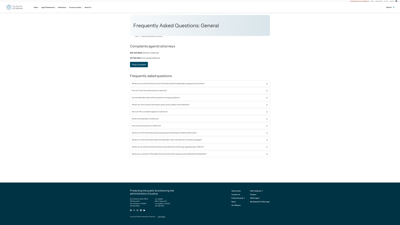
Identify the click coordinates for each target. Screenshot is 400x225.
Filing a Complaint (139, 65)
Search (389, 7)
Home (137, 36)
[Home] (15, 7)
